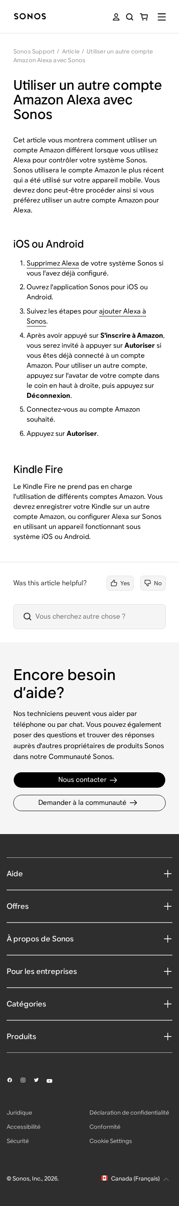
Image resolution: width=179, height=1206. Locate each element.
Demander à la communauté (82, 802)
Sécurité (18, 1141)
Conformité (105, 1126)
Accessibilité (23, 1126)
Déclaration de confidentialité (129, 1112)
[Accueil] (30, 17)
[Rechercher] (129, 16)
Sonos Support (34, 51)
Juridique (19, 1112)
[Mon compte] (116, 16)
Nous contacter (82, 779)
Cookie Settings (111, 1141)
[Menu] (162, 16)
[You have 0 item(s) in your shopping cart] (144, 16)
